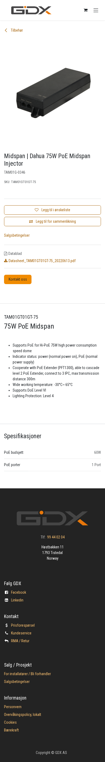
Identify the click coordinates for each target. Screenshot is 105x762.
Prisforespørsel (23, 625)
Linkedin (17, 600)
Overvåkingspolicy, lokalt (22, 714)
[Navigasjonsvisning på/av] (96, 10)
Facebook (18, 592)
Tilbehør (16, 30)
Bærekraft (11, 730)
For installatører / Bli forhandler (27, 674)
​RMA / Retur (20, 641)
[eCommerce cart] (85, 10)
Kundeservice (21, 633)
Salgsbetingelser (17, 235)
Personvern (13, 707)
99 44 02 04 (56, 537)
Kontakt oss (18, 279)
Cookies (10, 722)
